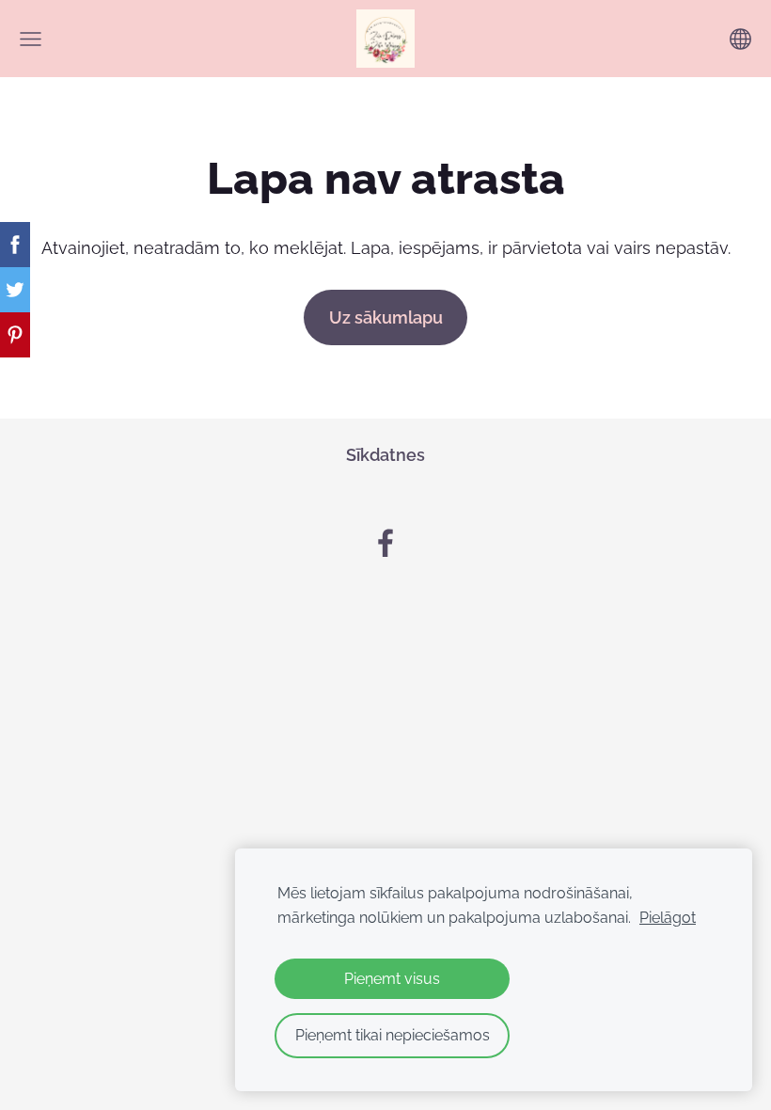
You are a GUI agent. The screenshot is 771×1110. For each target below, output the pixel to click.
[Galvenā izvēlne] (30, 39)
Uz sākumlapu (386, 317)
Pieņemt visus (392, 979)
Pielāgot (667, 918)
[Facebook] (385, 543)
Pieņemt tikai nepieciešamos (392, 1035)
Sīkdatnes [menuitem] (385, 455)
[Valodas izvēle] (740, 39)
